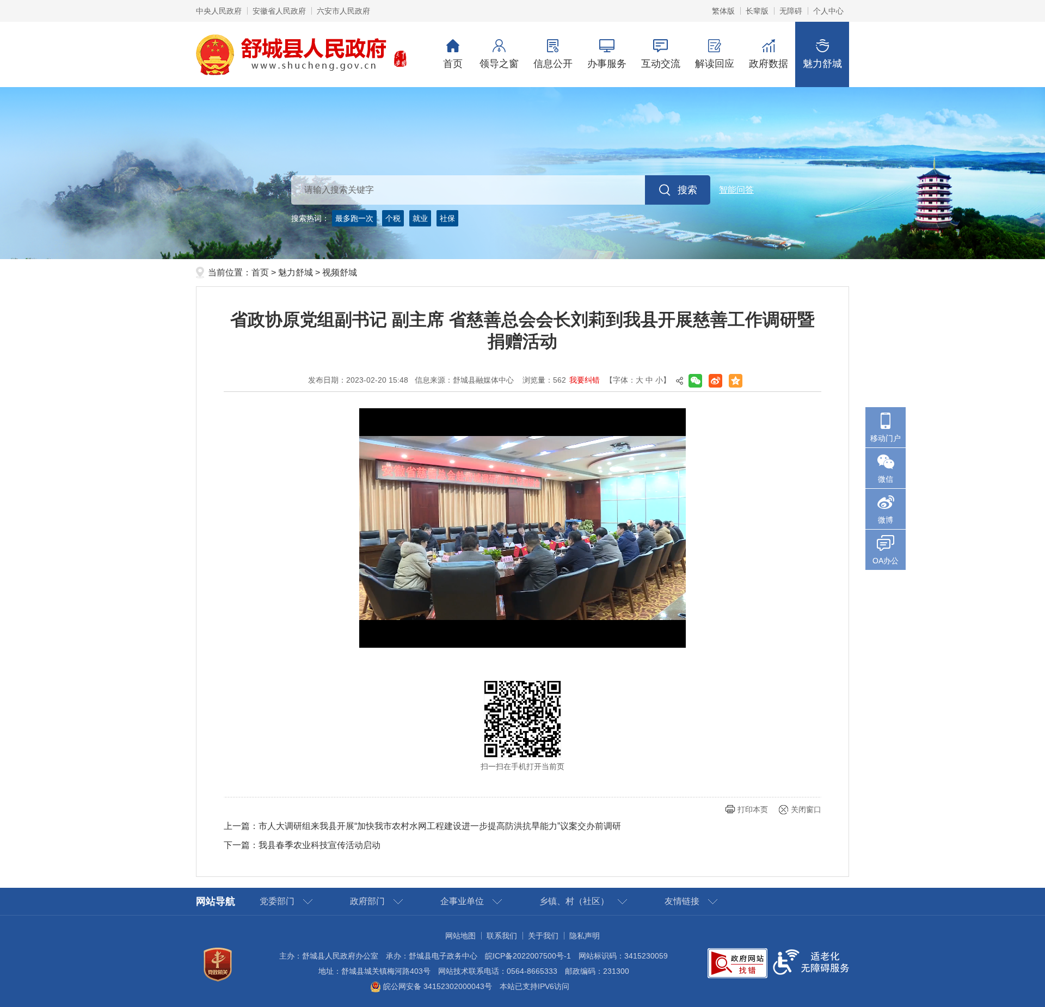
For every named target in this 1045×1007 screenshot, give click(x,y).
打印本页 (752, 809)
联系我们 (502, 935)
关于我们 (543, 935)
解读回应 (714, 63)
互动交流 (660, 63)
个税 (393, 218)
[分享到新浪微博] (715, 381)
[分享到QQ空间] (735, 381)
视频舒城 (339, 272)
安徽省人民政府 (279, 11)
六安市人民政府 (343, 11)
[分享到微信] (695, 381)
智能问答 (736, 189)
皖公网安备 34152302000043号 (436, 986)
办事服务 (606, 63)
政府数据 (768, 63)
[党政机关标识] (217, 964)
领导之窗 (499, 63)
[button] (757, 11)
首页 (453, 63)
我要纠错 (584, 380)
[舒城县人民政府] (302, 54)
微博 (885, 519)
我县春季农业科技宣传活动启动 (319, 845)
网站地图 (460, 935)
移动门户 (885, 438)
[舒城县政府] (522, 173)
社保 (447, 218)
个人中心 (828, 11)
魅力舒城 (822, 63)
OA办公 (885, 560)
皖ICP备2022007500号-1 (528, 955)
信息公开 (553, 63)
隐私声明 (584, 935)
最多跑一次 (354, 218)
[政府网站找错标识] (737, 962)
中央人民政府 (219, 11)
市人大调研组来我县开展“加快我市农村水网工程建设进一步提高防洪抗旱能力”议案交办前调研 (440, 826)
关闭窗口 (806, 809)
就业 (420, 218)
